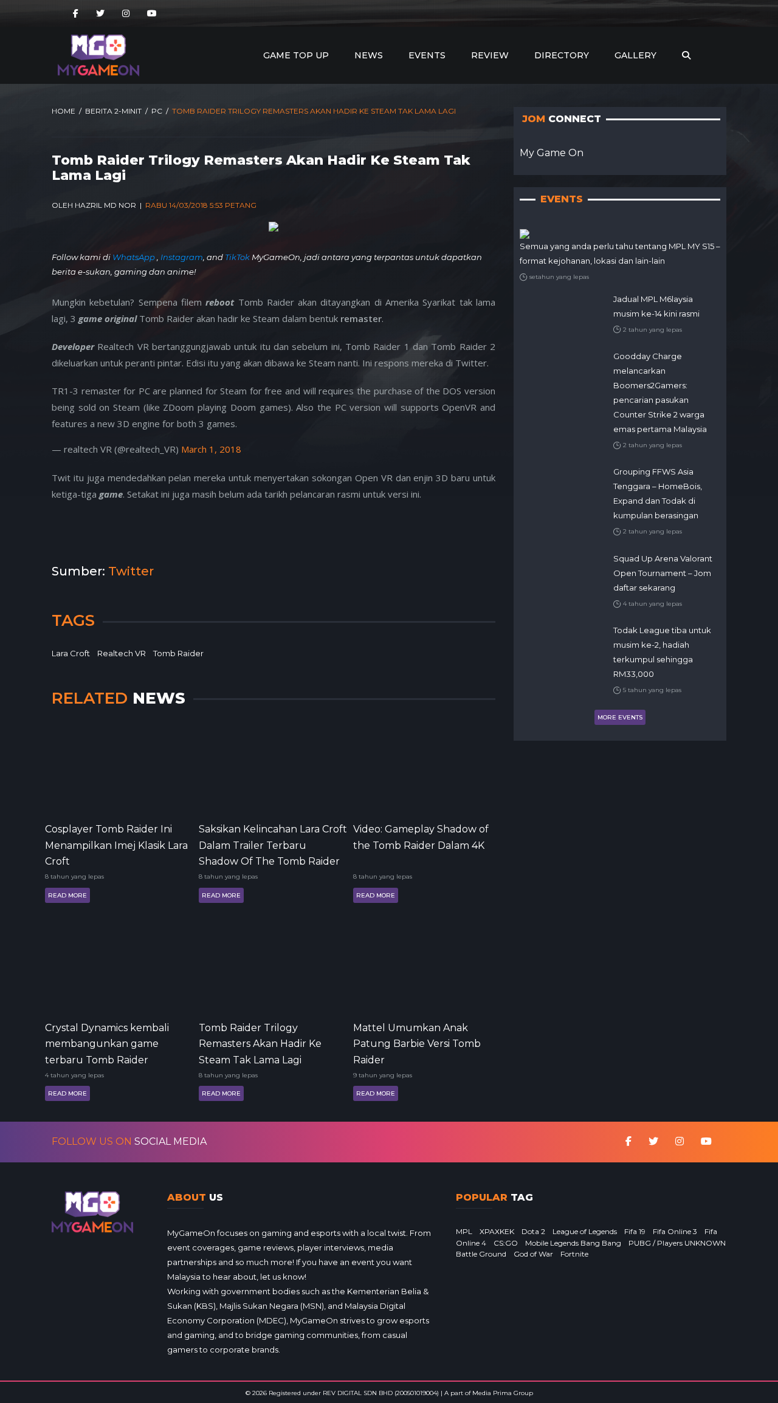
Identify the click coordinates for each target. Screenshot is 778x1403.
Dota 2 (533, 1231)
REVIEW (490, 55)
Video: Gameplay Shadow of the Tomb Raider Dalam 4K (421, 837)
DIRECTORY (561, 55)
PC (156, 110)
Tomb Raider (178, 653)
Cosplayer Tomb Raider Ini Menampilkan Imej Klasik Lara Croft (116, 844)
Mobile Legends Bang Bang (573, 1242)
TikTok (237, 257)
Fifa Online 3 (675, 1231)
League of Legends (585, 1231)
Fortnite (574, 1253)
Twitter (131, 571)
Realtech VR (121, 653)
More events (619, 717)
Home (63, 110)
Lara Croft (71, 653)
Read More (67, 895)
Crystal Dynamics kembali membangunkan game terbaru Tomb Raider (107, 1043)
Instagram (181, 257)
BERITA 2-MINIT (113, 110)
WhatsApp (134, 257)
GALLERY (635, 55)
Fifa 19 (634, 1231)
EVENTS (427, 55)
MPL (464, 1231)
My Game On (552, 153)
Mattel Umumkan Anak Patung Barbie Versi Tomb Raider (417, 1043)
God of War (533, 1253)
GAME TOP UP (296, 55)
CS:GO (506, 1242)
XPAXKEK (497, 1231)
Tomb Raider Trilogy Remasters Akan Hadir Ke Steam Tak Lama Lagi (260, 1043)
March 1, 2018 (211, 449)
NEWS (368, 55)
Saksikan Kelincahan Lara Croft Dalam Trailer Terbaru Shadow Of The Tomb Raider (273, 844)
